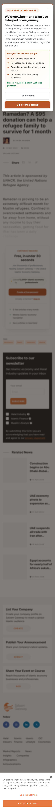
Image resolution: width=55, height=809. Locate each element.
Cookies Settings (28, 795)
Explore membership (28, 104)
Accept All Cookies (27, 803)
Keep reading (27, 95)
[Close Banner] (51, 777)
